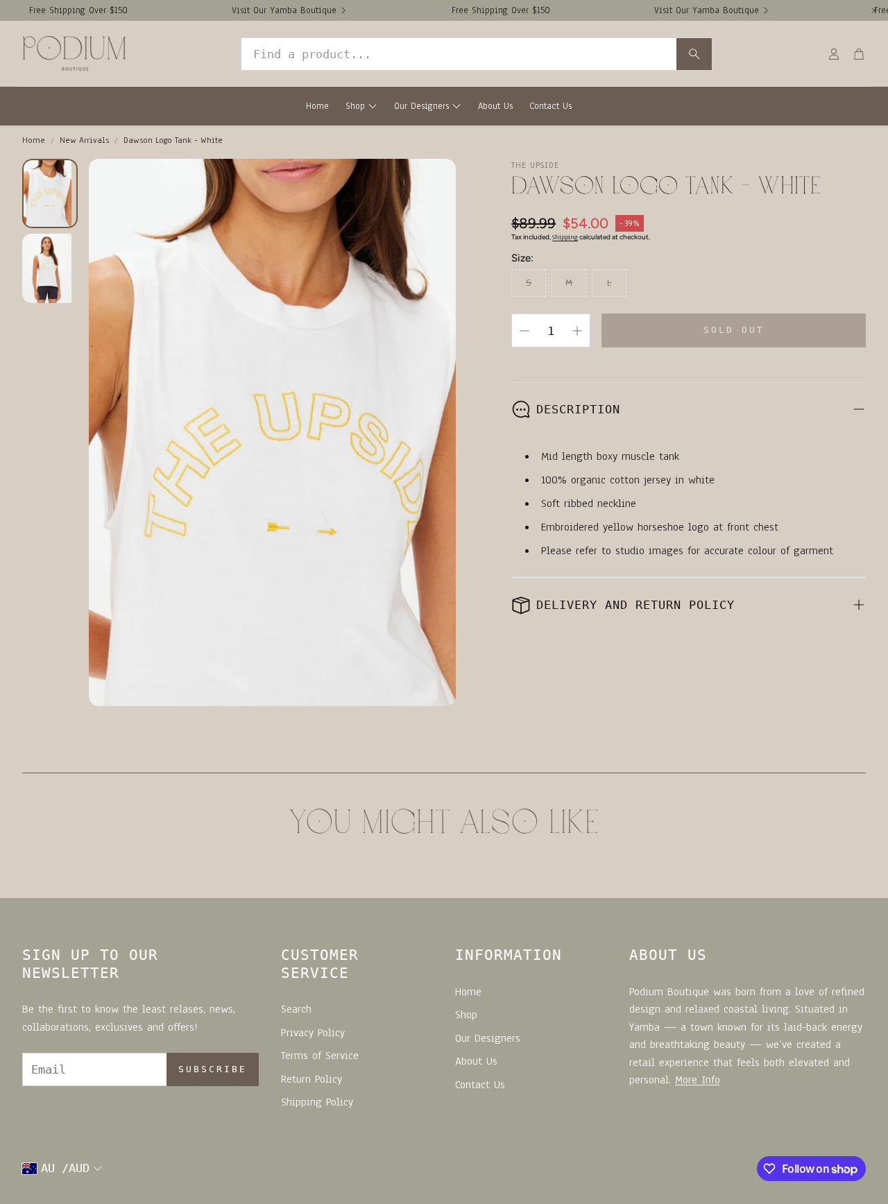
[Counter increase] (577, 330)
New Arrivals (84, 140)
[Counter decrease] (524, 330)
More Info (697, 1079)
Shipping (565, 236)
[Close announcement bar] (874, 10)
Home (33, 140)
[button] (476, 54)
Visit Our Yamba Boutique (284, 10)
